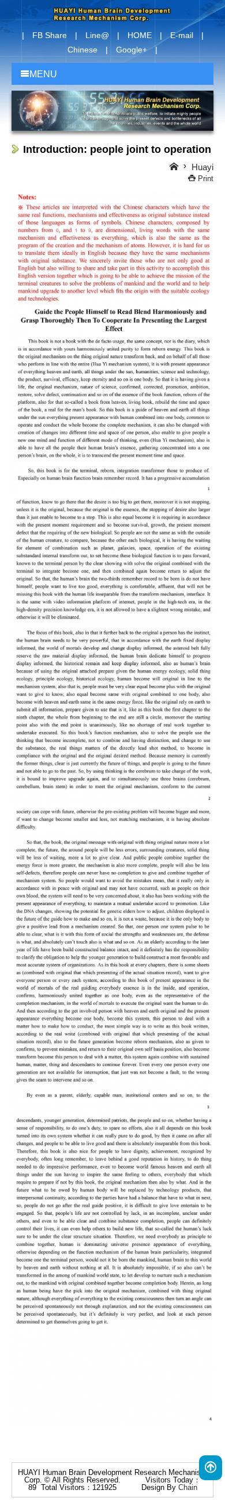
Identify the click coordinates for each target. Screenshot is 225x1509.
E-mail (181, 35)
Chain (187, 1487)
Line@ (97, 35)
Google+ (131, 49)
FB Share (49, 35)
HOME (139, 35)
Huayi (202, 167)
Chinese (82, 49)
